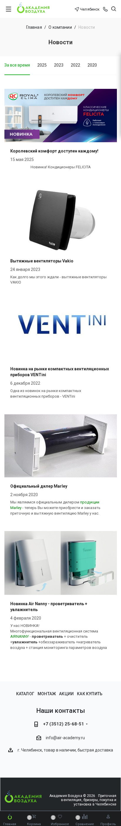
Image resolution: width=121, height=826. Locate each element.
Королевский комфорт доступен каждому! (54, 151)
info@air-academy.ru (65, 737)
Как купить (89, 693)
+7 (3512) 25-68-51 (63, 724)
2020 (92, 65)
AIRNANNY (19, 636)
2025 (42, 65)
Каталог (25, 693)
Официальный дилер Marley (38, 486)
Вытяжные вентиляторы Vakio (41, 261)
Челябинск (90, 9)
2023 (58, 65)
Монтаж (47, 693)
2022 (75, 65)
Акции (66, 693)
